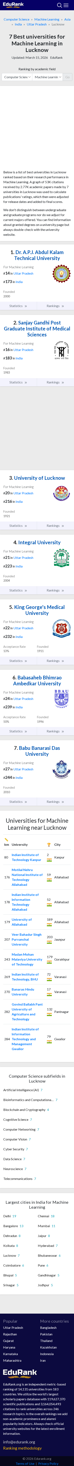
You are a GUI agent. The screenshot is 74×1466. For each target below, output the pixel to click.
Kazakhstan (48, 1347)
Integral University (37, 542)
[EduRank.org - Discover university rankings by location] (13, 5)
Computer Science (16, 19)
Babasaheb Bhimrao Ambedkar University (37, 680)
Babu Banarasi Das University (37, 751)
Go (67, 77)
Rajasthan (10, 1334)
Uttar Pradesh (37, 24)
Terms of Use (25, 1463)
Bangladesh (48, 1327)
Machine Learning (46, 19)
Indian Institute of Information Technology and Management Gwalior (25, 1039)
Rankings (53, 306)
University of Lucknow (37, 478)
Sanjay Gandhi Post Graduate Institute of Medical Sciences (37, 328)
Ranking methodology (22, 1448)
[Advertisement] (37, 129)
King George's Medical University (37, 610)
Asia (67, 19)
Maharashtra (12, 1360)
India (18, 24)
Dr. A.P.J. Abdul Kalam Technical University (37, 255)
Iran (43, 1360)
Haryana (9, 1347)
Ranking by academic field (37, 69)
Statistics (16, 306)
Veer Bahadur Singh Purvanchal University (27, 939)
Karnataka (10, 1354)
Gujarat (8, 1341)
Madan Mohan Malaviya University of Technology (27, 959)
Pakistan (46, 1334)
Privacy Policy (48, 1463)
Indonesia (47, 1354)
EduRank (56, 57)
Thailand (46, 1341)
